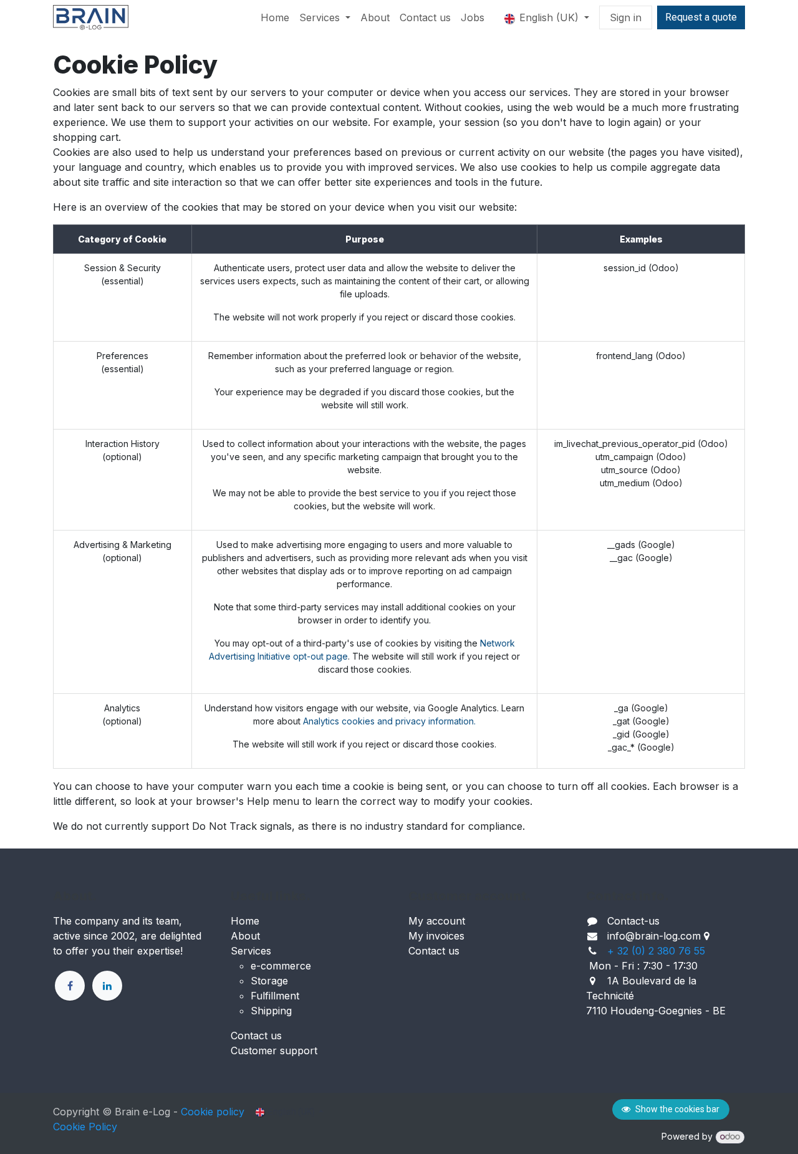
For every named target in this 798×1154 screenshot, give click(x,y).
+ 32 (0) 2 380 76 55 (656, 951)
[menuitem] (275, 17)
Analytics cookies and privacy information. (389, 721)
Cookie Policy (85, 1126)
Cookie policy (212, 1111)
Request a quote (701, 17)
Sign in (626, 17)
